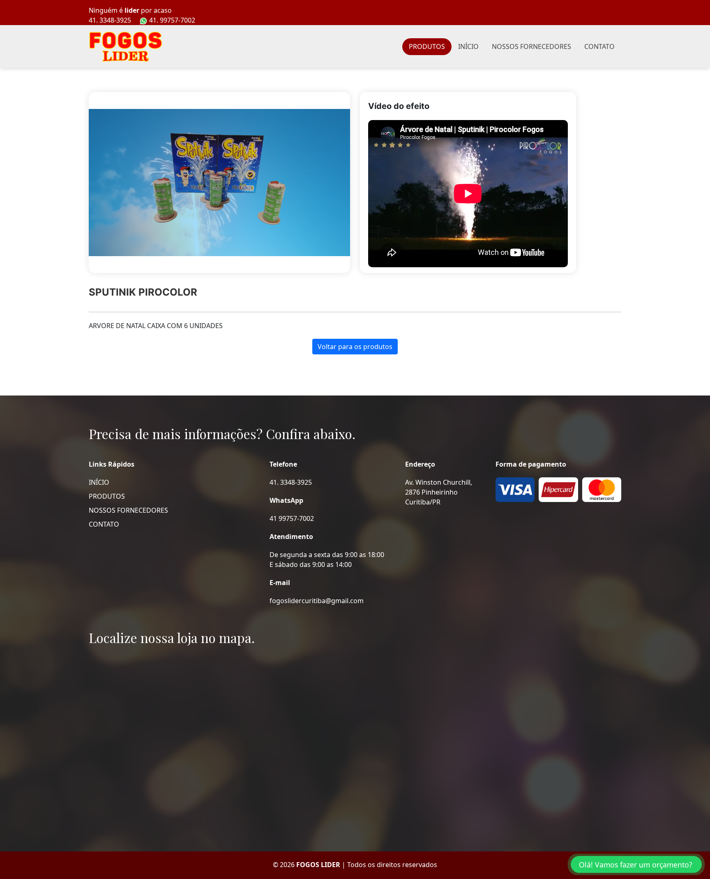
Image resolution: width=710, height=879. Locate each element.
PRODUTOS (427, 46)
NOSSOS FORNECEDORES (531, 46)
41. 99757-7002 (171, 20)
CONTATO (599, 46)
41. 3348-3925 (110, 20)
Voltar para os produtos (355, 346)
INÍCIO (468, 46)
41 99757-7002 (292, 518)
